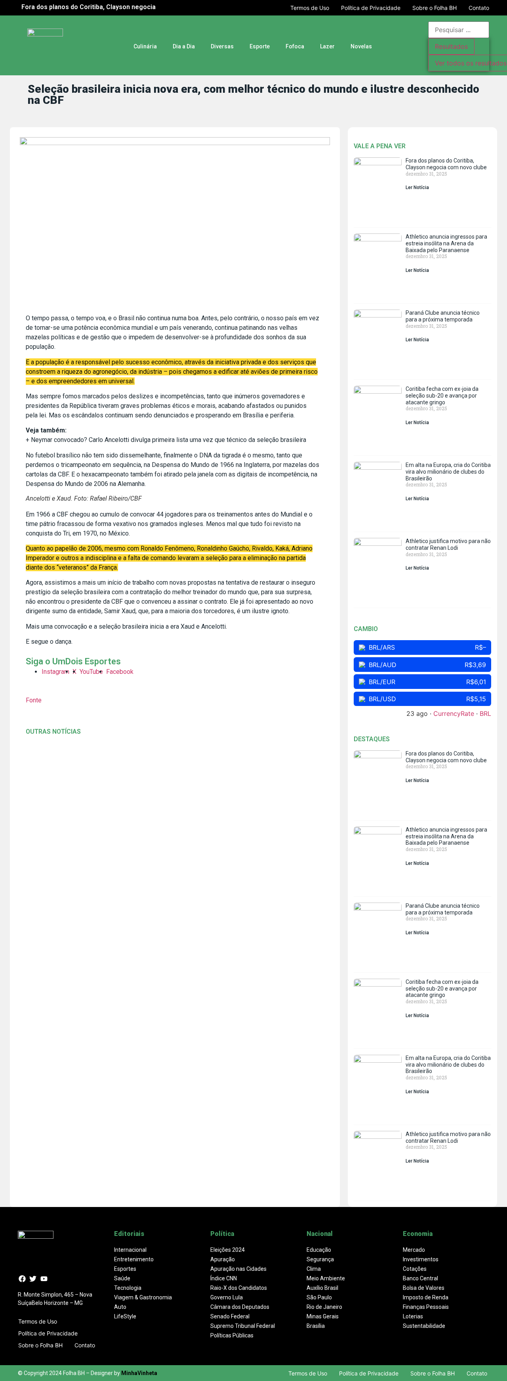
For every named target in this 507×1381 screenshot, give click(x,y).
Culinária (145, 46)
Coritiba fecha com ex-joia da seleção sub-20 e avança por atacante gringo (442, 396)
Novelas (361, 46)
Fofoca (295, 46)
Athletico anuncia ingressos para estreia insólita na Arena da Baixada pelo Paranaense (446, 243)
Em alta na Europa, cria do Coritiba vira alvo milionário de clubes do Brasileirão (448, 472)
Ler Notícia (417, 187)
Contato (479, 7)
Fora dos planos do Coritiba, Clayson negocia (88, 7)
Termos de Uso (309, 7)
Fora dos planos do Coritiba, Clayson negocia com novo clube (446, 163)
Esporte (260, 46)
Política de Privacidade (370, 7)
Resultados (451, 46)
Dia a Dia (184, 46)
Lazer (327, 46)
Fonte (34, 700)
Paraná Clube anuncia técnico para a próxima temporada (443, 316)
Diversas (222, 46)
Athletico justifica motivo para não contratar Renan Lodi (448, 544)
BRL (485, 713)
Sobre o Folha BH (434, 7)
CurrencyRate (453, 713)
